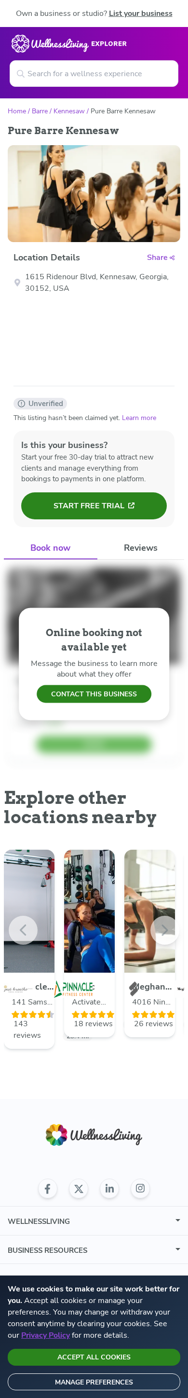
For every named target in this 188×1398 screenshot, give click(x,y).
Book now (50, 548)
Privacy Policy (45, 1335)
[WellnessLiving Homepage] (94, 1135)
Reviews (141, 548)
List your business (141, 13)
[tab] (50, 548)
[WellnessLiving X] (78, 1189)
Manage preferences (94, 1382)
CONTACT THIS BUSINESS (94, 694)
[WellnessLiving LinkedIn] (109, 1189)
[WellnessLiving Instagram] (140, 1189)
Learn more (139, 417)
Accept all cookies (94, 1357)
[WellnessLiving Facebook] (47, 1189)
